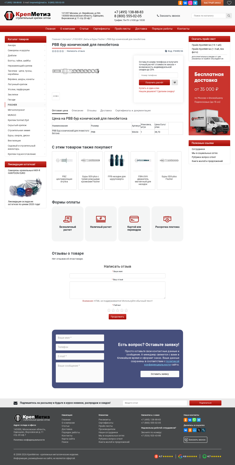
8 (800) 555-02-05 (56, 2)
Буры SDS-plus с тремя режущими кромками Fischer (90, 179)
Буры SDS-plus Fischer (169, 177)
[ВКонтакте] (186, 430)
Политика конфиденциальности (29, 440)
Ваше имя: (118, 271)
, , (83, 16)
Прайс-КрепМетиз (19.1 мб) (206, 45)
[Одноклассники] (190, 430)
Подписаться (205, 403)
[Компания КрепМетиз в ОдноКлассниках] (180, 2)
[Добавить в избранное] (229, 2)
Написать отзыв (76, 51)
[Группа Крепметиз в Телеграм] (195, 2)
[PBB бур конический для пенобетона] (56, 96)
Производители (107, 429)
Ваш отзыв (118, 279)
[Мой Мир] (194, 430)
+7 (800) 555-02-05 (151, 422)
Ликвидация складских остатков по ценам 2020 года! (24, 203)
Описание (77, 110)
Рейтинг (117, 305)
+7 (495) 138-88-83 (13, 2)
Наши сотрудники (108, 432)
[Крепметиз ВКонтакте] (185, 2)
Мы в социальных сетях (111, 435)
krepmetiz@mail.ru (38, 2)
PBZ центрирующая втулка (64, 179)
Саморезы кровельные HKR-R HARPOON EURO (24, 171)
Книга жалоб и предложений (114, 442)
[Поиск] (229, 15)
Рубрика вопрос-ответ (111, 438)
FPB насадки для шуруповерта (117, 177)
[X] (199, 430)
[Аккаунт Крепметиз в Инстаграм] (190, 2)
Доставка (106, 110)
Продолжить (117, 316)
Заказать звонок (169, 15)
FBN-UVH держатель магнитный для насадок (143, 180)
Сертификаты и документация (133, 110)
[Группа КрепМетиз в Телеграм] (199, 419)
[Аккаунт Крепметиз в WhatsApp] (194, 419)
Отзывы (92, 110)
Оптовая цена (60, 110)
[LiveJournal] (203, 430)
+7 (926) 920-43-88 (151, 435)
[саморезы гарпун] (25, 187)
